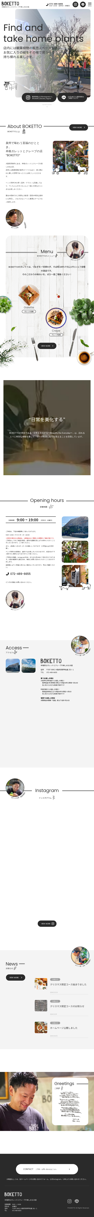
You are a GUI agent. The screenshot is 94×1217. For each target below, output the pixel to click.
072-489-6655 (56, 4)
